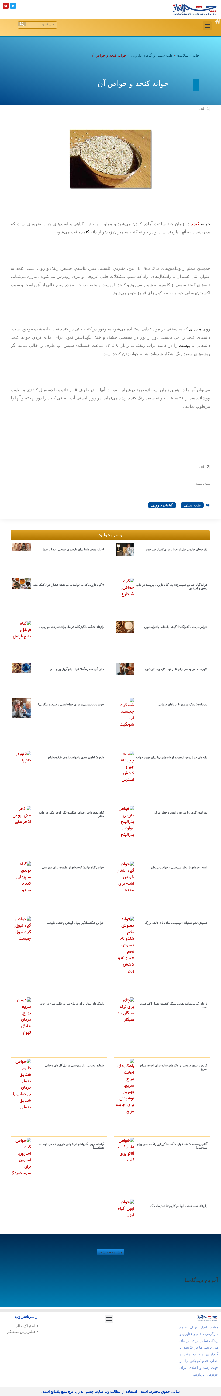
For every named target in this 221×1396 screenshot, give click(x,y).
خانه (196, 55)
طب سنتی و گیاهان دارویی (152, 55)
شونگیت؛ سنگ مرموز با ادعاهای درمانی (182, 704)
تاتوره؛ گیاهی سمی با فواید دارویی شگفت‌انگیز (75, 757)
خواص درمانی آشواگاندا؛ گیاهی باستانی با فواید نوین (175, 626)
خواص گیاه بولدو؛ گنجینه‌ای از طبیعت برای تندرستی (73, 867)
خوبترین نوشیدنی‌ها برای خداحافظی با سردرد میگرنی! (71, 704)
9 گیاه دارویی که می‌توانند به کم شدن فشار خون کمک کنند (68, 584)
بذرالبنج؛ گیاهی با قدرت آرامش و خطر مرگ (180, 812)
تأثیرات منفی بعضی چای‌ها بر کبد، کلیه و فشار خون (176, 669)
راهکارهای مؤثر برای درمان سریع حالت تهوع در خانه (72, 1003)
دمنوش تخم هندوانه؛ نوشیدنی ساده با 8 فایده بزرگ (176, 922)
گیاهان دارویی (162, 505)
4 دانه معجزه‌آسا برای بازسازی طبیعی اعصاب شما (73, 549)
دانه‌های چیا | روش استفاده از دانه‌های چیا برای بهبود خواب (171, 757)
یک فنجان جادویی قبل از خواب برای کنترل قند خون (176, 549)
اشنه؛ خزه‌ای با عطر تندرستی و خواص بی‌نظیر (179, 867)
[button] (207, 25)
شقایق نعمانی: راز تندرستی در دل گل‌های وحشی (74, 1065)
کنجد (195, 224)
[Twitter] (13, 6)
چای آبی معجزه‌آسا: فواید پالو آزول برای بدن (77, 669)
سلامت (182, 55)
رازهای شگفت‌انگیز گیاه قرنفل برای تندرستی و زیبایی (71, 626)
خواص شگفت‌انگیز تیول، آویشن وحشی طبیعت (75, 922)
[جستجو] (22, 24)
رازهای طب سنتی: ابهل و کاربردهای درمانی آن (178, 1205)
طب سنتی (192, 505)
